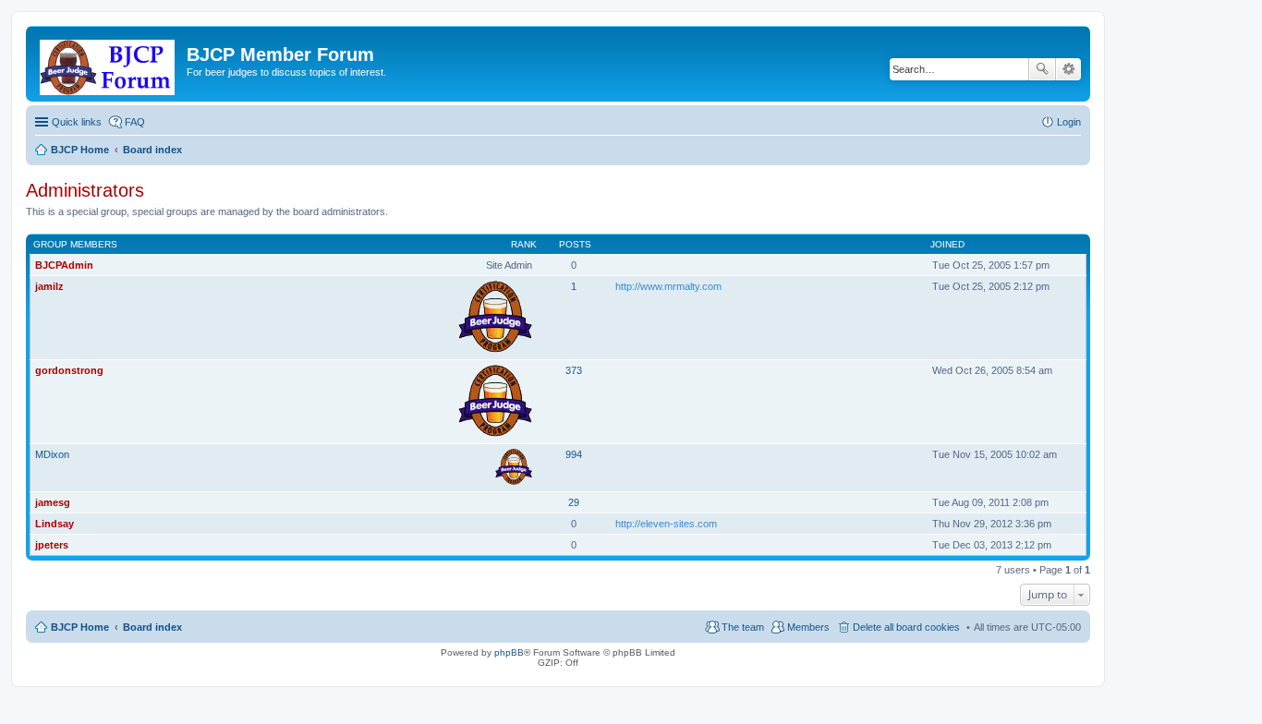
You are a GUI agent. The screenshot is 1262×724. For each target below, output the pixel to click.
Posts (575, 244)
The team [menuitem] (743, 627)
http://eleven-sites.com (666, 523)
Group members (75, 244)
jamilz (49, 286)
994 (573, 454)
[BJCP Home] (108, 63)
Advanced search (1068, 69)
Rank (524, 244)
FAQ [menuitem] (135, 121)
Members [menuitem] (808, 627)
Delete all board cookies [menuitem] (906, 627)
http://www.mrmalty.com (668, 286)
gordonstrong (69, 370)
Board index (152, 627)
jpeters (51, 544)
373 (573, 370)
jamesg (52, 502)
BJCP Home (80, 627)
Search (1042, 69)
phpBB (509, 652)
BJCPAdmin (64, 265)
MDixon (52, 454)
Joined (947, 244)
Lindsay (54, 523)
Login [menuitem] (1069, 121)
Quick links (77, 121)
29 (573, 502)
